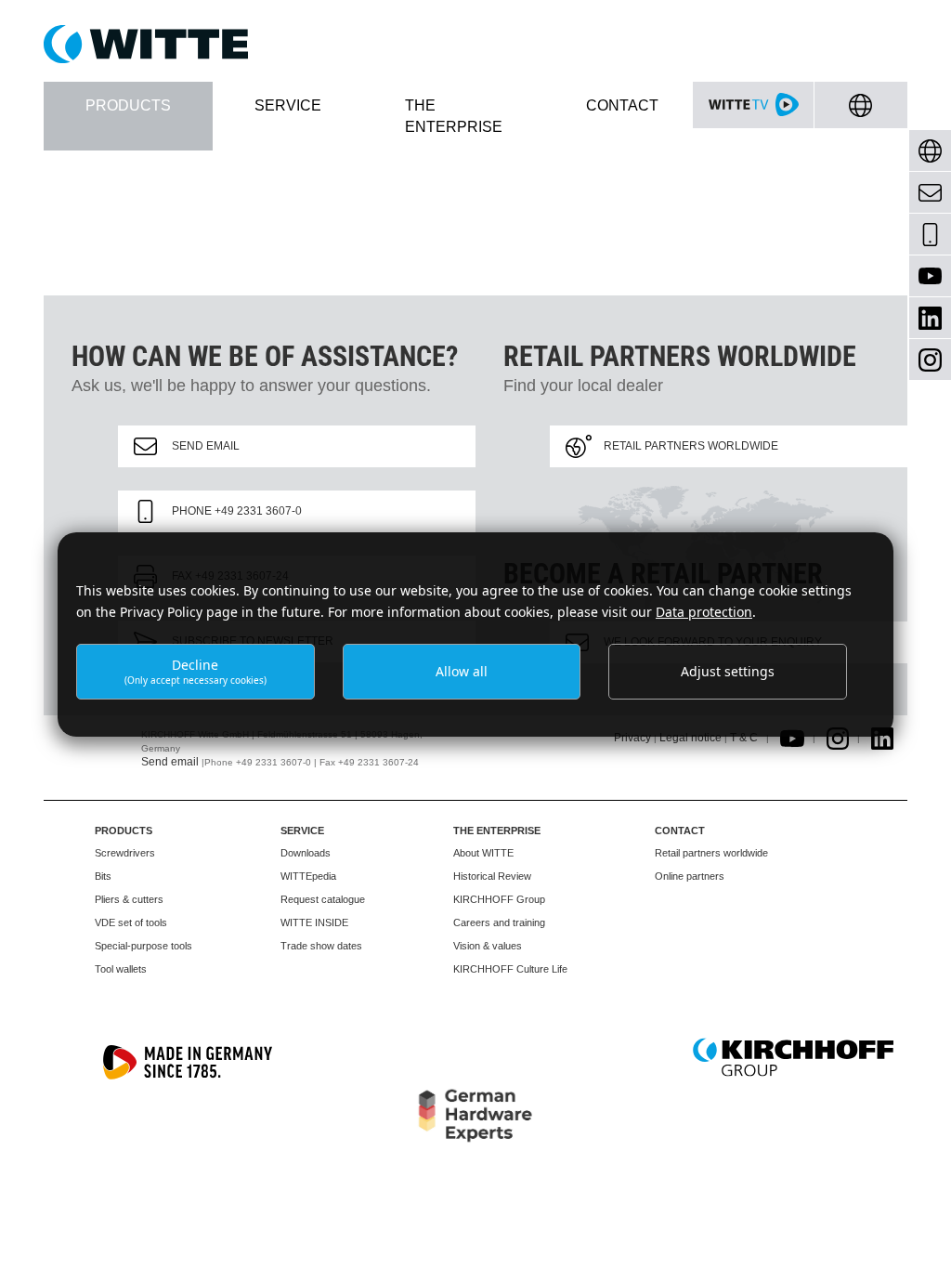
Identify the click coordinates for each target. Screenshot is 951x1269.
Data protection (704, 612)
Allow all (462, 671)
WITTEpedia (308, 876)
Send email (206, 445)
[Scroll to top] (914, 1232)
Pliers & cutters (129, 899)
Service (302, 830)
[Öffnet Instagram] (838, 737)
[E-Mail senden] (930, 193)
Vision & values (487, 945)
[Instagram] (930, 360)
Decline (195, 671)
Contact (680, 830)
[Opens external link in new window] (792, 737)
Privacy (632, 737)
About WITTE (483, 852)
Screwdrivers (125, 852)
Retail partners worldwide (691, 445)
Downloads (305, 852)
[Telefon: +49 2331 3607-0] (930, 234)
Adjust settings (728, 671)
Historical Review (492, 876)
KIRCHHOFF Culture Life (510, 969)
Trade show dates (321, 945)
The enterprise (497, 830)
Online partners (689, 876)
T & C (744, 737)
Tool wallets (121, 969)
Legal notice (690, 737)
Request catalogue (322, 899)
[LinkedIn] (930, 318)
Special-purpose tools (143, 945)
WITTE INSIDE (314, 922)
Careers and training (499, 922)
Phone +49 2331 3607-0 (237, 510)
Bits (103, 876)
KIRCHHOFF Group (499, 899)
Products (123, 830)
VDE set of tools (131, 922)
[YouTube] (930, 276)
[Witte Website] (475, 44)
